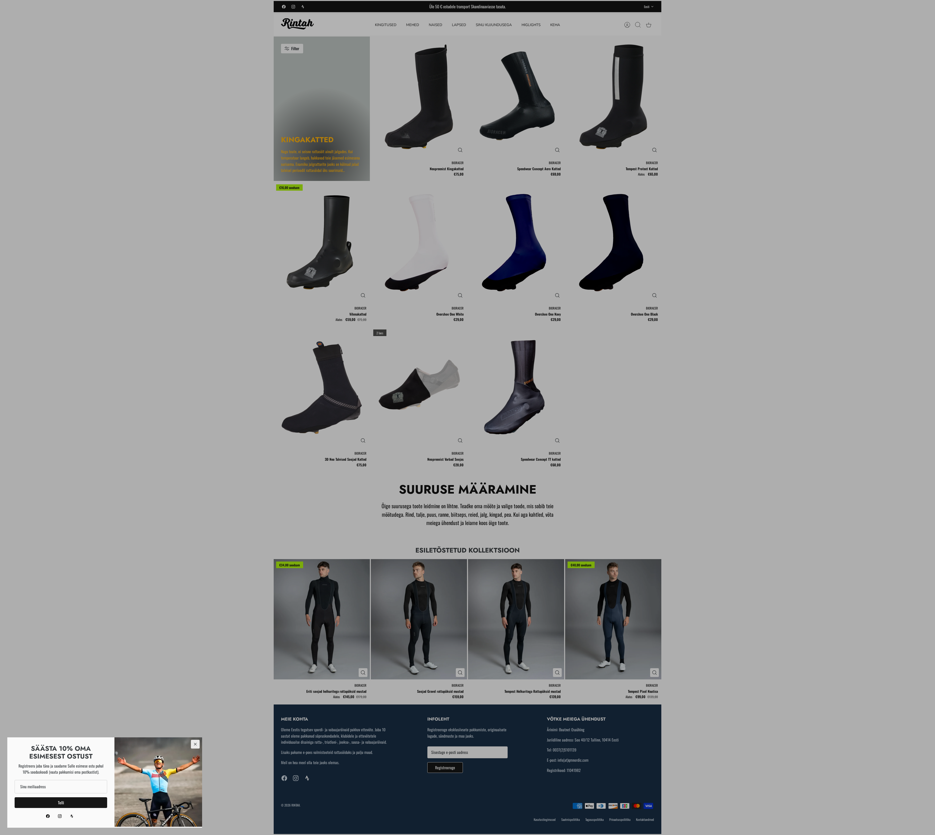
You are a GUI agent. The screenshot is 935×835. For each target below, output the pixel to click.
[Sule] (195, 744)
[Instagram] (60, 816)
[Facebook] (48, 816)
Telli (61, 803)
